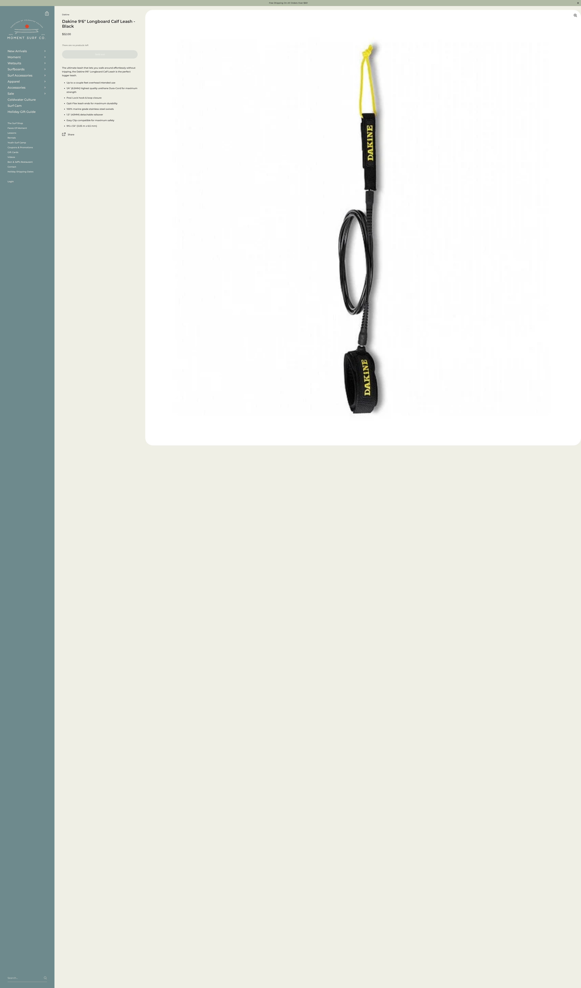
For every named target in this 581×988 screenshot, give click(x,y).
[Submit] (45, 978)
